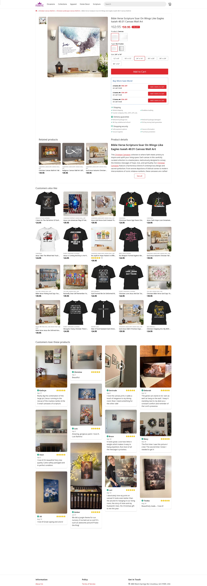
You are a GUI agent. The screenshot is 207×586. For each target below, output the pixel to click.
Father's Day (95, 326)
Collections (62, 4)
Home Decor (85, 4)
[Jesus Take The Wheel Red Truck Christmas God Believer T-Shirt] (48, 239)
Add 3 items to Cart (157, 94)
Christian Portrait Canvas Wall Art (74, 218)
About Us (39, 584)
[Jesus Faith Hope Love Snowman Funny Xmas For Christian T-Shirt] (159, 203)
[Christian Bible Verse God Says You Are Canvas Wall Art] (159, 277)
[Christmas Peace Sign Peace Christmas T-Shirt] (131, 203)
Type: (117, 44)
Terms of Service (88, 584)
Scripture (96, 4)
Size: (116, 54)
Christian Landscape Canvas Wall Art (68, 11)
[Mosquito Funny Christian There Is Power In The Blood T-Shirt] (75, 312)
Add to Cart (139, 71)
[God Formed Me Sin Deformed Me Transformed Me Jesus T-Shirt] (103, 277)
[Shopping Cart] (169, 4)
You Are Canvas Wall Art (43, 291)
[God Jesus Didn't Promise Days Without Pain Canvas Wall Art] (131, 312)
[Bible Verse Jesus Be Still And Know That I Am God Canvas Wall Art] (48, 312)
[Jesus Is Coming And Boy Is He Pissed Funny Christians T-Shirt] (75, 239)
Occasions (51, 4)
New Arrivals (95, 291)
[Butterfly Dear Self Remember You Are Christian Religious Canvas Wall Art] (75, 277)
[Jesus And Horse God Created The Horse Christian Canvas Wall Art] (103, 203)
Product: (117, 31)
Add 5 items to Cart (157, 100)
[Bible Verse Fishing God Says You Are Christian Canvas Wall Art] (48, 277)
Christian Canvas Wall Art (47, 11)
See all (139, 176)
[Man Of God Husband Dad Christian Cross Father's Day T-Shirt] (103, 312)
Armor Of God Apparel (43, 218)
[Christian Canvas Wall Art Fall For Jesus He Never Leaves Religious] (50, 153)
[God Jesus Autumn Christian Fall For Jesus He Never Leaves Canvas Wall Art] (97, 153)
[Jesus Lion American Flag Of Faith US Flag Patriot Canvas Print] (75, 203)
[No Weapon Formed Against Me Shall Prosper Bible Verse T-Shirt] (131, 239)
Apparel (73, 4)
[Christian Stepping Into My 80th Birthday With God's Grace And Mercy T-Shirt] (159, 312)
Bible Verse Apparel (125, 253)
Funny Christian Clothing (71, 253)
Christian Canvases (122, 154)
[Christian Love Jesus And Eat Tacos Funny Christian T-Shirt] (131, 277)
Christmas (122, 218)
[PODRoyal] (36, 11)
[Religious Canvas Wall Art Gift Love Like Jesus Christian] (73, 153)
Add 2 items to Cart (157, 87)
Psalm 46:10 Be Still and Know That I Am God (48, 327)
